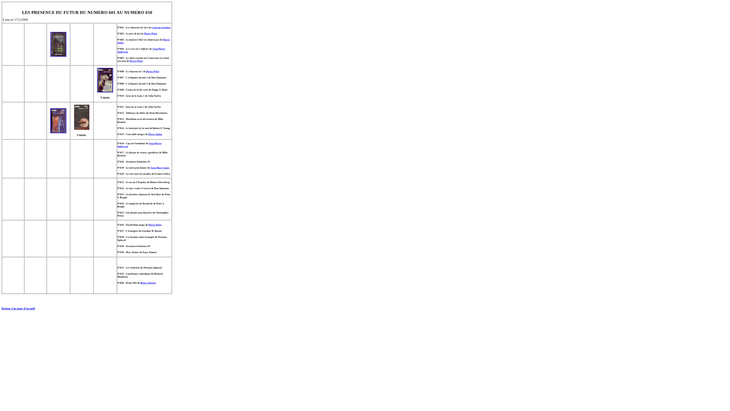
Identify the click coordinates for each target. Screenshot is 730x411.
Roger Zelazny (148, 282)
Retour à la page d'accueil (18, 308)
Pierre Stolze (155, 134)
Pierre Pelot (150, 33)
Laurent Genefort (161, 27)
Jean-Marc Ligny (160, 167)
